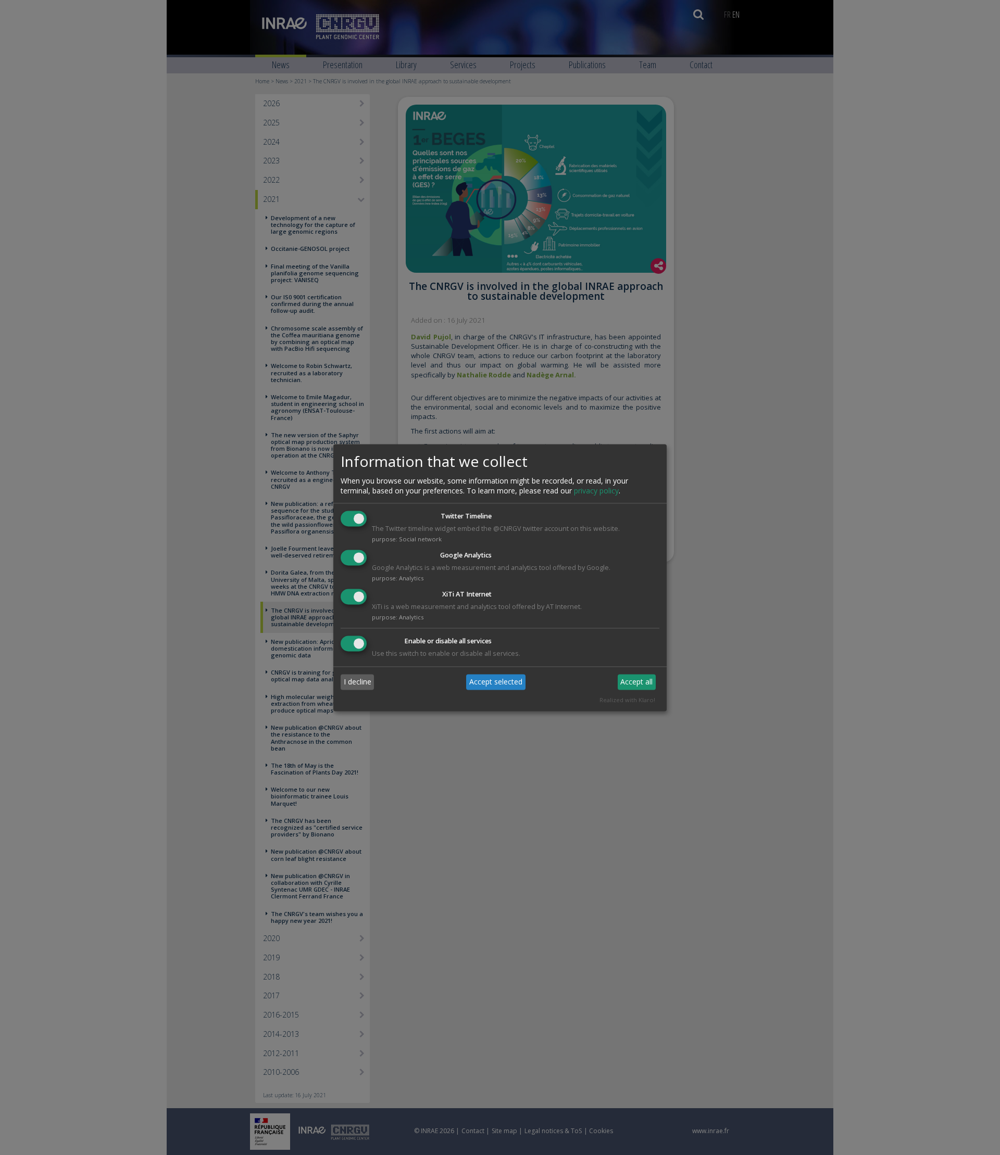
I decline (357, 682)
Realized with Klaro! (627, 700)
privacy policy (596, 491)
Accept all (636, 682)
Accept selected (495, 682)
